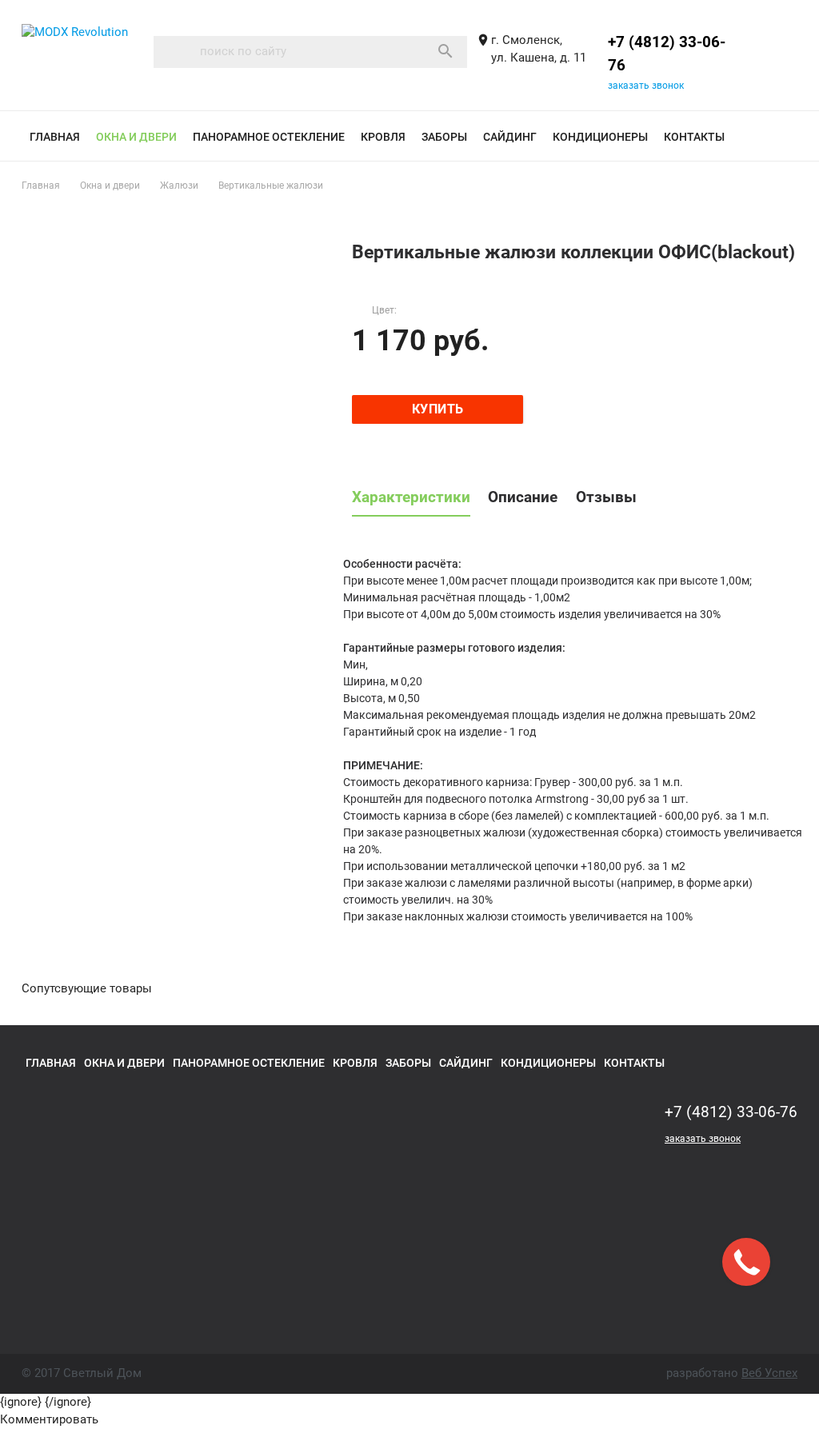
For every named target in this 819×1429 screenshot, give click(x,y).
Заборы (444, 136)
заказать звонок (646, 85)
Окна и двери (136, 136)
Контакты (694, 136)
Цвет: (384, 310)
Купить (438, 409)
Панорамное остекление (269, 136)
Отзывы (606, 497)
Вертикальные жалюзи (270, 185)
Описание (522, 497)
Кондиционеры (600, 136)
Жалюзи (179, 185)
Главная (55, 136)
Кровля (383, 136)
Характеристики (411, 497)
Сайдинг (510, 136)
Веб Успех (769, 1373)
